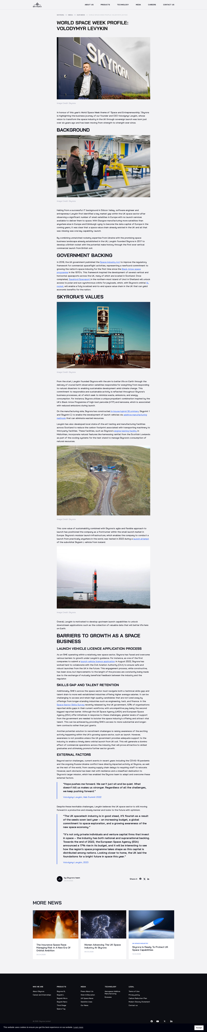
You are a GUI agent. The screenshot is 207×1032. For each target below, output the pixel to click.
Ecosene (108, 997)
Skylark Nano (62, 1002)
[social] (152, 1021)
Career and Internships (42, 995)
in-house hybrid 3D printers (124, 411)
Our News (84, 1005)
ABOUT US (89, 5)
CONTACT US (168, 5)
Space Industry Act (110, 262)
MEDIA (138, 5)
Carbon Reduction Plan (138, 998)
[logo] (37, 4)
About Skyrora (38, 991)
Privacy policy (134, 995)
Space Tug (61, 1009)
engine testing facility (125, 430)
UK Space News (87, 998)
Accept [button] (199, 1028)
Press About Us (87, 991)
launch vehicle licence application (98, 661)
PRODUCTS (105, 5)
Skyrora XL (61, 991)
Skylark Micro (62, 998)
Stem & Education (88, 995)
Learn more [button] (78, 1027)
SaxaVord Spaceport (80, 279)
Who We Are (38, 987)
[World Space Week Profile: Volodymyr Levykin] (141, 879)
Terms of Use (134, 991)
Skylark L (60, 995)
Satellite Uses (86, 1002)
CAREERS (152, 5)
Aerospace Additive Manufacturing (112, 992)
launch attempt (141, 538)
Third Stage (61, 1005)
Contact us (133, 1005)
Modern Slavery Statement (139, 1002)
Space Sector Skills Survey (70, 704)
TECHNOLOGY (123, 5)
